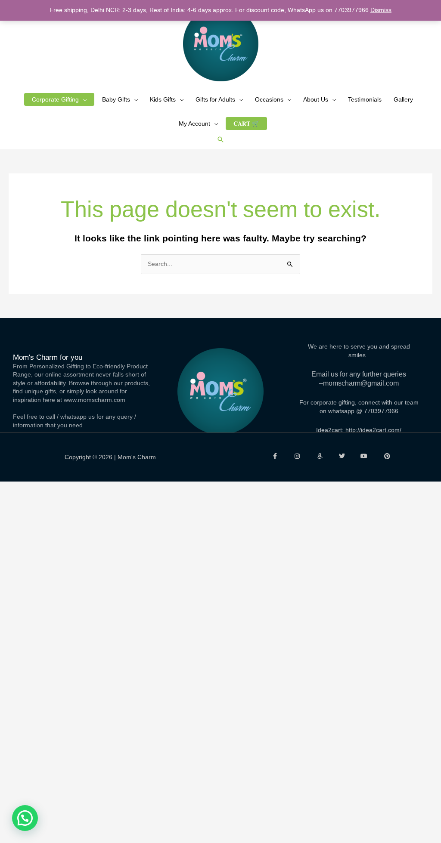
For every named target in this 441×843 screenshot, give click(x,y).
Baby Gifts (116, 99)
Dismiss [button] (380, 9)
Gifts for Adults (215, 99)
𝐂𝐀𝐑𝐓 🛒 (246, 123)
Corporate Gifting (55, 99)
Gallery (403, 99)
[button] (220, 139)
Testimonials (365, 99)
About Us (315, 99)
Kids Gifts (163, 99)
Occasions (269, 99)
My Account (194, 123)
